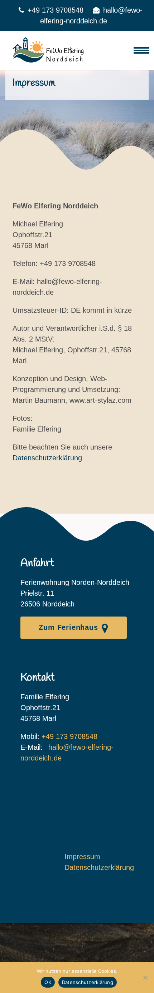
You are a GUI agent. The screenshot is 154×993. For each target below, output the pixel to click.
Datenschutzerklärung (47, 458)
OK (47, 982)
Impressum (82, 857)
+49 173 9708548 (55, 10)
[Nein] (145, 977)
